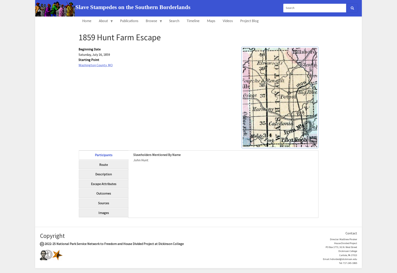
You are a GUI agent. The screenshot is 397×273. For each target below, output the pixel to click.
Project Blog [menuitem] (249, 21)
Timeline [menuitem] (193, 21)
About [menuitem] (101, 23)
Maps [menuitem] (211, 21)
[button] (280, 97)
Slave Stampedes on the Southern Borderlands (132, 7)
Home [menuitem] (86, 21)
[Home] (55, 8)
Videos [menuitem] (228, 21)
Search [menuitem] (174, 21)
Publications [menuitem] (129, 21)
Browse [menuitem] (149, 23)
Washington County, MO (96, 65)
